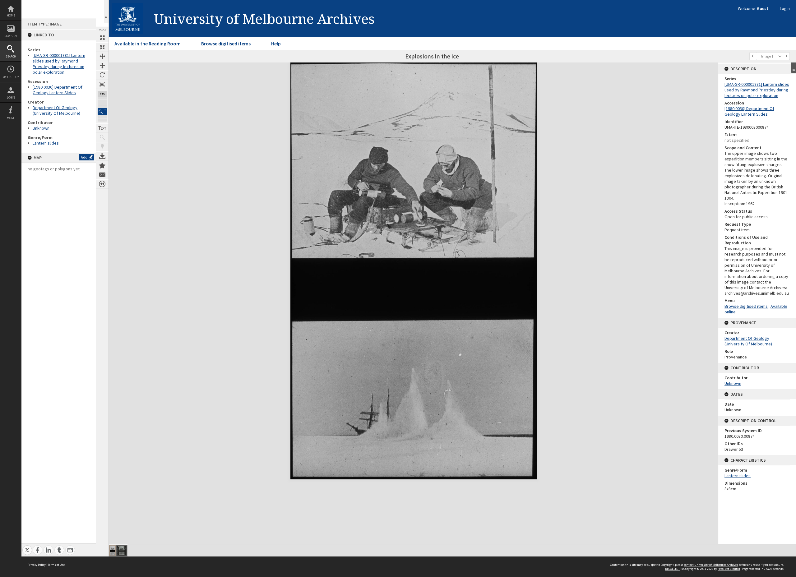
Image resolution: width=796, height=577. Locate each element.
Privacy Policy (37, 565)
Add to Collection (102, 165)
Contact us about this (102, 174)
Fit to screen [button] (102, 47)
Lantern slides (46, 143)
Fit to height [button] (102, 65)
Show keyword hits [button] (102, 137)
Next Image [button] (786, 56)
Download (102, 156)
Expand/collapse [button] (793, 67)
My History (10, 77)
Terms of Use (56, 565)
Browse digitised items (226, 43)
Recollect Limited (729, 569)
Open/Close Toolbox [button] (106, 11)
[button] (102, 111)
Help (276, 43)
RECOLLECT (672, 569)
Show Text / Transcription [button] (102, 128)
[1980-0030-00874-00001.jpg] (112, 550)
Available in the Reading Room (147, 43)
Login (11, 97)
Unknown (41, 128)
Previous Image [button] (753, 56)
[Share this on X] (27, 547)
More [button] (11, 118)
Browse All (10, 36)
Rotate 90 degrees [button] (102, 75)
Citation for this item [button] (102, 184)
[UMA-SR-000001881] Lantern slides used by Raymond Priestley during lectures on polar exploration (59, 64)
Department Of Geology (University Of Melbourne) (56, 110)
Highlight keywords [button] (102, 146)
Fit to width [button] (102, 56)
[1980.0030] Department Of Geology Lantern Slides (57, 89)
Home (11, 15)
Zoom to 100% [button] (102, 84)
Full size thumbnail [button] (102, 37)
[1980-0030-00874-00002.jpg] (121, 550)
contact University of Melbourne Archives (711, 565)
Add (84, 157)
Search (11, 56)
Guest (762, 8)
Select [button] (780, 56)
